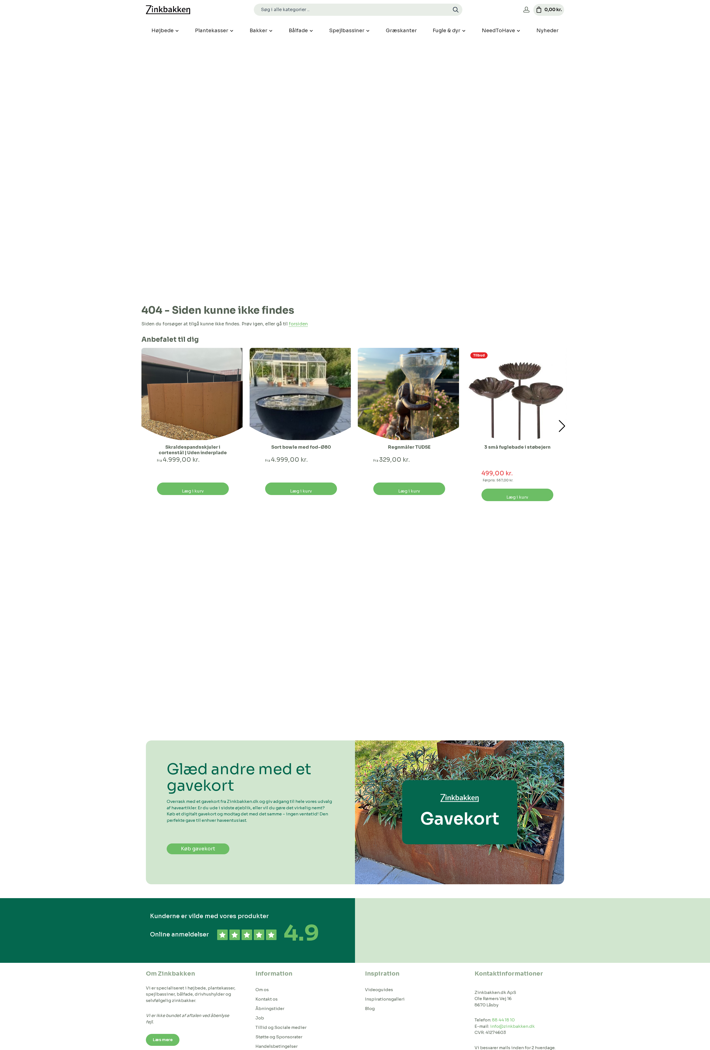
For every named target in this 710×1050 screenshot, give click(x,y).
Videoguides (379, 989)
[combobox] (352, 10)
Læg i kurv (193, 491)
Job (259, 1018)
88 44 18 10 (503, 1020)
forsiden (298, 324)
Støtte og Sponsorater (278, 1036)
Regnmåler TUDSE (409, 447)
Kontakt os (266, 999)
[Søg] (455, 10)
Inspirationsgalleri (385, 999)
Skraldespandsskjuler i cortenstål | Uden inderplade (193, 450)
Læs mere (163, 1039)
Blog (370, 1008)
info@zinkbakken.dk (512, 1026)
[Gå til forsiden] (168, 10)
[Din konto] (526, 10)
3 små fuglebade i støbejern (517, 447)
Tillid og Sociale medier (280, 1027)
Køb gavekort (198, 849)
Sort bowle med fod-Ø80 (301, 447)
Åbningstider (269, 1008)
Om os (262, 989)
